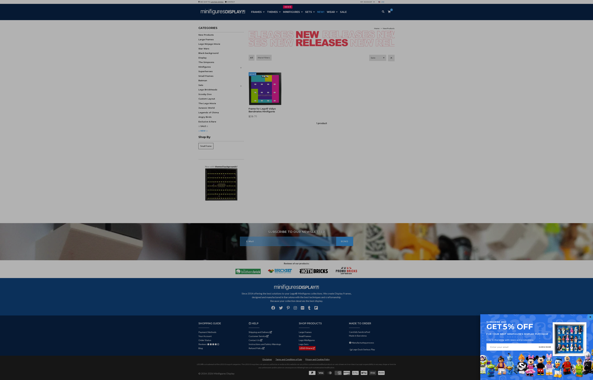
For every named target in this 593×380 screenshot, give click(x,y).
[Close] (590, 317)
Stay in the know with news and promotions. (510, 340)
